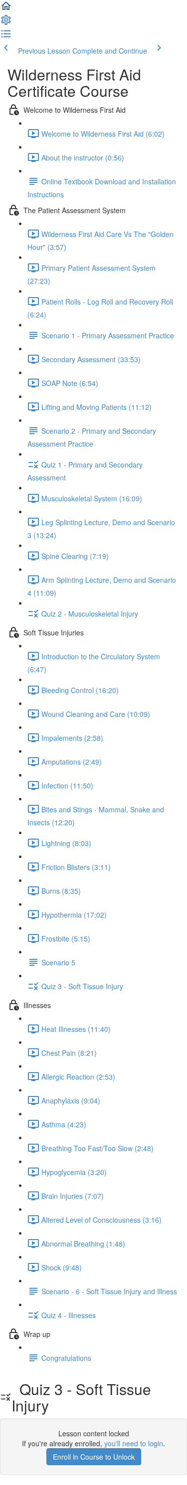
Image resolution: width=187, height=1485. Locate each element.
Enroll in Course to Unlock (94, 1457)
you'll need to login (133, 1443)
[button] (6, 9)
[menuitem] (6, 23)
